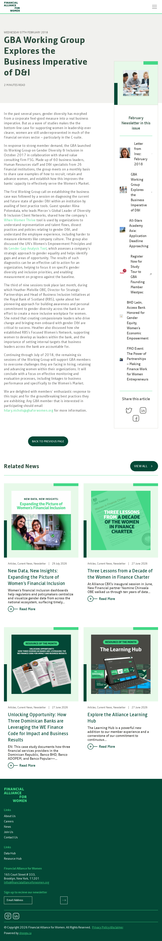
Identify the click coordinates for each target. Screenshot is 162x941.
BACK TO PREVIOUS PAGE (48, 441)
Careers (8, 821)
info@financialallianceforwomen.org (26, 882)
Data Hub (10, 853)
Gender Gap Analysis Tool (27, 248)
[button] (154, 6)
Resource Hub (13, 859)
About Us (9, 816)
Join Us (8, 832)
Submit (64, 900)
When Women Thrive (20, 220)
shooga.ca (25, 933)
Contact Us (11, 837)
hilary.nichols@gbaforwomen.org (28, 410)
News (7, 827)
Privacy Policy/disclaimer (107, 927)
